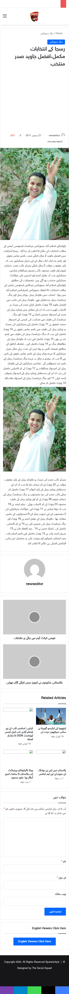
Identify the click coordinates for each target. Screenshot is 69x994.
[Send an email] (47, 135)
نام (63, 861)
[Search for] (64, 17)
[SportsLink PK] (34, 16)
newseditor (54, 135)
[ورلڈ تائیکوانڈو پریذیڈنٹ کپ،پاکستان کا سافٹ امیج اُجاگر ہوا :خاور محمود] (18, 758)
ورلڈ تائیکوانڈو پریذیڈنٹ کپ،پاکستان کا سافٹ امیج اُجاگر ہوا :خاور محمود (19, 774)
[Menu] (5, 17)
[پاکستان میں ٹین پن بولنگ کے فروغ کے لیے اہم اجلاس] (51, 758)
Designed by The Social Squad (34, 968)
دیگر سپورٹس (47, 33)
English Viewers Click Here (34, 941)
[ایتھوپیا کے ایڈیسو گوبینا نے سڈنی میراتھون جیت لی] (51, 716)
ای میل (61, 877)
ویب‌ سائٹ (60, 894)
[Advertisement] (34, 100)
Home (59, 33)
